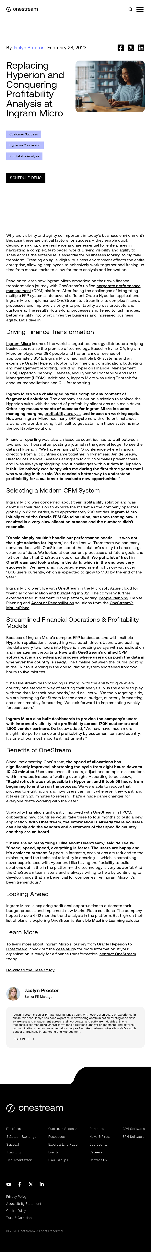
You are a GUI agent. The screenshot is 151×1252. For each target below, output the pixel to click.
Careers (96, 1152)
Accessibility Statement (23, 1204)
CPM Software (134, 1129)
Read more (21, 1039)
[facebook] (120, 47)
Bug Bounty (99, 1144)
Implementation (19, 1160)
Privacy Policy (16, 1196)
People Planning (113, 598)
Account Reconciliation (52, 603)
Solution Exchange (21, 1137)
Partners (97, 1129)
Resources (56, 1137)
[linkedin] (141, 47)
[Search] (130, 9)
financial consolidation (27, 593)
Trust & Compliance (20, 1218)
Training (13, 1152)
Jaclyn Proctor (28, 47)
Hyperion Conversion (25, 145)
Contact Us (98, 1160)
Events (53, 1152)
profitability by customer (84, 733)
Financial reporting (23, 439)
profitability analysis (62, 413)
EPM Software (134, 1137)
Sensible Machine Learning (100, 920)
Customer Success (23, 134)
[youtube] (8, 1184)
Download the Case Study (30, 970)
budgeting (66, 593)
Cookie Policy (16, 1211)
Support (12, 1144)
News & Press (100, 1137)
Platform (13, 1129)
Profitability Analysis (24, 156)
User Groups (58, 1160)
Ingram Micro (18, 343)
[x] (30, 1184)
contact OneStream (117, 954)
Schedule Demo (26, 177)
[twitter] (130, 47)
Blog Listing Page (63, 1144)
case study (66, 949)
